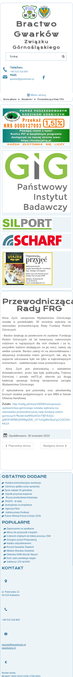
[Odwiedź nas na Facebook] (44, 77)
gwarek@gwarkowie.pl (22, 79)
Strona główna (9, 99)
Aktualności (26, 99)
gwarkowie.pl (9, 648)
